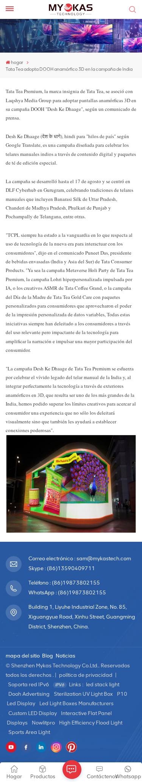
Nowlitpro (43, 723)
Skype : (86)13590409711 (61, 568)
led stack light (102, 684)
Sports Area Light (29, 732)
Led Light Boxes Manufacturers (76, 703)
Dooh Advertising (29, 694)
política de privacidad (85, 675)
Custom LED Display (32, 713)
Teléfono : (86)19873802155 (64, 583)
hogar (17, 62)
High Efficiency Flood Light (90, 723)
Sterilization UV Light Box (83, 694)
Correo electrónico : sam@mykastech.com (79, 558)
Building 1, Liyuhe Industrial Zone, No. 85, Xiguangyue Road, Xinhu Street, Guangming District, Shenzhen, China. (81, 617)
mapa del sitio (23, 656)
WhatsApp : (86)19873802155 (67, 592)
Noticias (65, 656)
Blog (47, 656)
